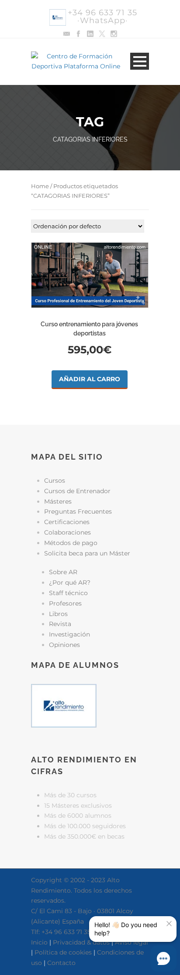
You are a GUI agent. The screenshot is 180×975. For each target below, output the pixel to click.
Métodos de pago (70, 543)
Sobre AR (63, 572)
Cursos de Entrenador (77, 491)
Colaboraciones (67, 532)
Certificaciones (67, 522)
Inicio (39, 942)
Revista (60, 624)
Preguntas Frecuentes (78, 511)
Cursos (54, 480)
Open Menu (139, 61)
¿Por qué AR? (69, 582)
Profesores (65, 603)
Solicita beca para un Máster (87, 553)
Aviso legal (131, 942)
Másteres (58, 501)
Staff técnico (68, 593)
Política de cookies (63, 952)
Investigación (69, 634)
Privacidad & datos (81, 942)
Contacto (61, 963)
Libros (58, 614)
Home (40, 186)
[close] (169, 923)
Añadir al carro (89, 379)
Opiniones (64, 645)
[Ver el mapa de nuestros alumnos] (64, 705)
